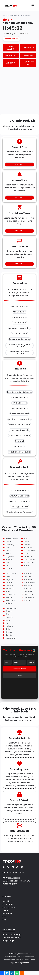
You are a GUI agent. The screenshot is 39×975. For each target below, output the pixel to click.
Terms (5, 910)
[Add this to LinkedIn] (12, 973)
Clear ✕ (19, 676)
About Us (6, 901)
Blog (4, 919)
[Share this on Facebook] (2, 973)
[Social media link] (3, 867)
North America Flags (11, 934)
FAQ (4, 916)
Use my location (11, 39)
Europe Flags (8, 940)
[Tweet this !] (7, 973)
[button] (25, 5)
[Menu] (33, 5)
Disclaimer (7, 913)
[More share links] (22, 973)
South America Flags (11, 937)
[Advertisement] (19, 91)
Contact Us (7, 904)
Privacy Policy (8, 907)
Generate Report (19, 669)
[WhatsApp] (17, 973)
